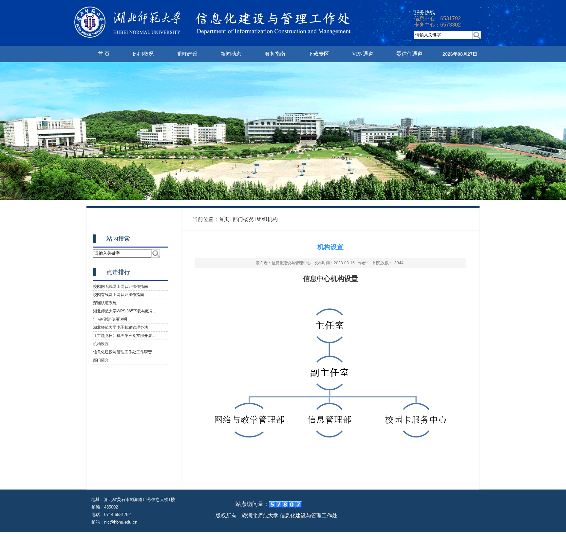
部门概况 (243, 219)
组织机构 (267, 219)
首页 (224, 219)
